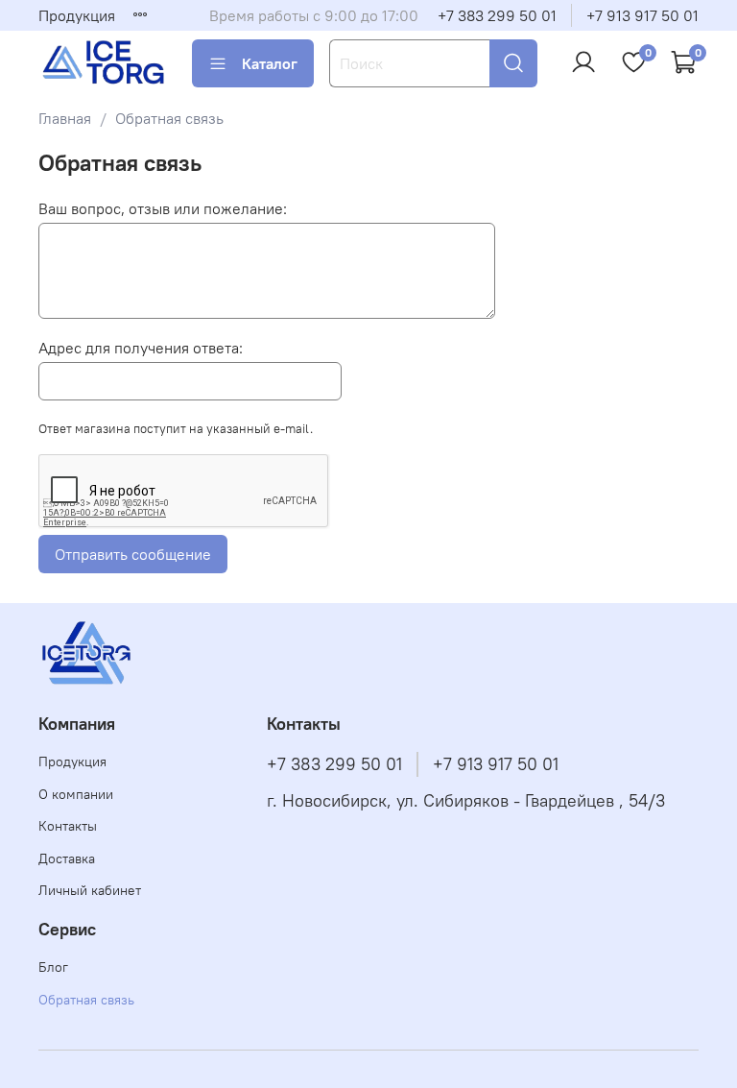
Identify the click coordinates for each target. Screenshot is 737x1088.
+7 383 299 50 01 (497, 15)
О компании (75, 794)
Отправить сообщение (133, 554)
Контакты (67, 825)
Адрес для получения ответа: (140, 347)
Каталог (269, 63)
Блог (53, 967)
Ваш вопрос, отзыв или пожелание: (162, 208)
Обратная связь (86, 999)
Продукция (76, 15)
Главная (64, 118)
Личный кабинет (89, 890)
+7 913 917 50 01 (642, 15)
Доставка (66, 858)
